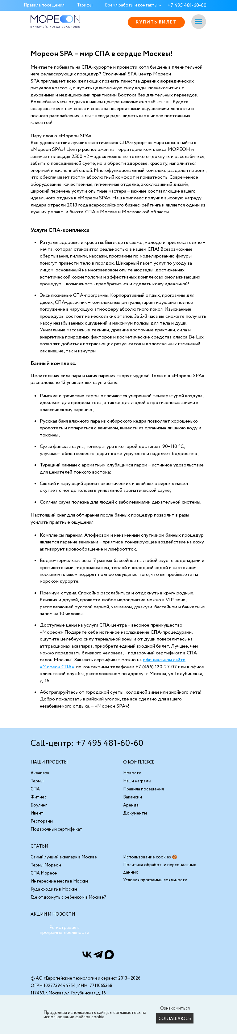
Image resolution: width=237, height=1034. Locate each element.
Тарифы (85, 5)
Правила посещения (44, 5)
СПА (35, 789)
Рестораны (42, 821)
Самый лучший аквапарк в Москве (64, 857)
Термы (37, 781)
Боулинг (39, 805)
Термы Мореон (46, 865)
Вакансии (132, 797)
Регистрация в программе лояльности (64, 930)
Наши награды (137, 781)
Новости (132, 773)
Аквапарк (40, 773)
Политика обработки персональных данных (159, 868)
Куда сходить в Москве (54, 889)
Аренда (131, 805)
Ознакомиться (175, 1008)
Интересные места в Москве (60, 881)
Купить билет (156, 22)
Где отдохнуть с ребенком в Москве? (68, 897)
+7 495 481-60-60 (187, 5)
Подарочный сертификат (56, 829)
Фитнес (39, 797)
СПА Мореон (44, 873)
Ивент (37, 813)
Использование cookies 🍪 (150, 857)
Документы (135, 813)
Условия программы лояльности (155, 880)
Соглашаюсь (175, 1019)
